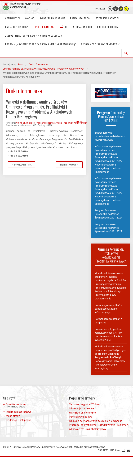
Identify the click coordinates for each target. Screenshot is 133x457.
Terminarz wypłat (16, 406)
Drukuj (78, 122)
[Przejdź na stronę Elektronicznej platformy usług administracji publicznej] (111, 92)
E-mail (81, 122)
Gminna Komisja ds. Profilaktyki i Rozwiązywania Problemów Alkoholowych (51, 123)
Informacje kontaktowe (19, 411)
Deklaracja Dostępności (18, 420)
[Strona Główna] (22, 6)
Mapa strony (13, 416)
